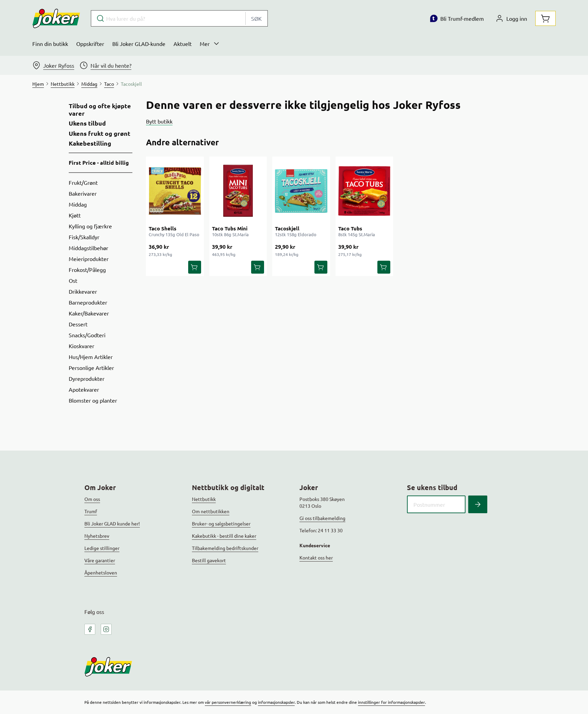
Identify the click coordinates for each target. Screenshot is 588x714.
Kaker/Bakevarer (89, 313)
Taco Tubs (350, 228)
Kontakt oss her (316, 557)
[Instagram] (106, 629)
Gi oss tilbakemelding (322, 518)
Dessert (78, 324)
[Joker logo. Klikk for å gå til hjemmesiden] (56, 18)
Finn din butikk (50, 43)
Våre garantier (99, 560)
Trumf (90, 511)
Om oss (92, 499)
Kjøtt (75, 215)
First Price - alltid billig (99, 162)
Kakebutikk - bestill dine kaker (224, 536)
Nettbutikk (204, 499)
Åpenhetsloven (100, 572)
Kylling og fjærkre (90, 226)
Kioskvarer (81, 345)
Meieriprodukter (89, 258)
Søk (256, 18)
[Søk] (477, 504)
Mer (205, 43)
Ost (73, 280)
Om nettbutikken (210, 511)
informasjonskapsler (276, 702)
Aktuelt (183, 43)
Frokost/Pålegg (87, 269)
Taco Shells (162, 228)
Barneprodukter (88, 302)
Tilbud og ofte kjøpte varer (100, 109)
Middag (78, 204)
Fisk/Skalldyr (84, 236)
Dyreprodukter (86, 378)
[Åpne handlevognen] (545, 18)
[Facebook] (89, 629)
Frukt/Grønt (83, 182)
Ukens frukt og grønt (99, 133)
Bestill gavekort (209, 560)
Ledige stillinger (101, 548)
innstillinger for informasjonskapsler (391, 702)
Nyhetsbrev (96, 536)
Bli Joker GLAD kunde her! (112, 523)
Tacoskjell (287, 228)
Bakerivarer (83, 193)
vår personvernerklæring (228, 702)
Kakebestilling (90, 143)
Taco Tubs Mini (229, 228)
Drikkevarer (83, 291)
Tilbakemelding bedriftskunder (225, 548)
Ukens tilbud (87, 123)
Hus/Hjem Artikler (91, 356)
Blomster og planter (93, 400)
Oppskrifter (90, 43)
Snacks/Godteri (87, 334)
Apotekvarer (84, 389)
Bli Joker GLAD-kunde (138, 43)
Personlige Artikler (91, 367)
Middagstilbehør (88, 247)
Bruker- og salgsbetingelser (221, 523)
